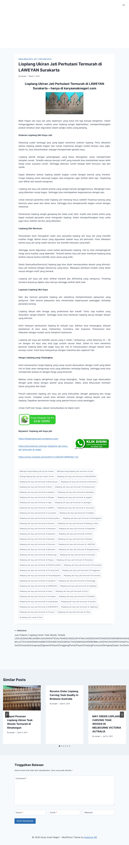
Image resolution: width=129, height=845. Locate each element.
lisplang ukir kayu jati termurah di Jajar (36, 502)
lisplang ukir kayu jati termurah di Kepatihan (77, 529)
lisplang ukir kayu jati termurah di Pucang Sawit (39, 570)
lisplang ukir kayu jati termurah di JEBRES (37, 508)
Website (88, 812)
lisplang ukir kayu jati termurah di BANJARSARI (76, 476)
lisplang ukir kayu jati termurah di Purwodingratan (40, 575)
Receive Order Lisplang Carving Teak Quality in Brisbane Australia (64, 695)
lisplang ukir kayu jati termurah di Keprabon (38, 534)
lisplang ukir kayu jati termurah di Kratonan (37, 544)
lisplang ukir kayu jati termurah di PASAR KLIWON (40, 565)
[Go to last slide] (7, 715)
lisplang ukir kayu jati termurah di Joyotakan (38, 513)
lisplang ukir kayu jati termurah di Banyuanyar (39, 482)
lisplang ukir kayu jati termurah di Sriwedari (77, 596)
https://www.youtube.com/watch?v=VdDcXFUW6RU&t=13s (48, 457)
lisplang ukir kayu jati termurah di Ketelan (75, 539)
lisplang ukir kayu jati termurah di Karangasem (82, 518)
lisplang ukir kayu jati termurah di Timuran (37, 612)
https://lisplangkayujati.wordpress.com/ (38, 438)
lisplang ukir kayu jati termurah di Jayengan (73, 502)
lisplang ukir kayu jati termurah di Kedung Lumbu (78, 523)
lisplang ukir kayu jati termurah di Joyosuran (75, 508)
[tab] (59, 746)
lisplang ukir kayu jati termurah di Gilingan (37, 497)
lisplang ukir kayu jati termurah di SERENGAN (38, 586)
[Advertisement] (64, 29)
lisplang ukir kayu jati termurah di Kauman (37, 523)
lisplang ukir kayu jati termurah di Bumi (36, 487)
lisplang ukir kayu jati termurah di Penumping (82, 565)
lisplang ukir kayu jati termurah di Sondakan (38, 596)
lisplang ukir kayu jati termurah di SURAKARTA (39, 607)
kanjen (23, 76)
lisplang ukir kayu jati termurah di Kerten (75, 534)
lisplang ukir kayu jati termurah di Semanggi (77, 581)
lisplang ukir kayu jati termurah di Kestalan (37, 539)
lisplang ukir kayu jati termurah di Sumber (78, 602)
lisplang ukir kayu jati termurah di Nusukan (77, 555)
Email (53, 812)
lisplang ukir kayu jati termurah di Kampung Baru (40, 518)
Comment (21, 778)
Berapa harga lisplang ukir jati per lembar (37, 471)
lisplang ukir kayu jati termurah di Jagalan (74, 497)
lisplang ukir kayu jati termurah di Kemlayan (38, 529)
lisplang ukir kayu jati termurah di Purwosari (82, 575)
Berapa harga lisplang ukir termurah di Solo (75, 471)
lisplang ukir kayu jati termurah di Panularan (75, 560)
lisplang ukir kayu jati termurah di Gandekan (76, 492)
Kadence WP (90, 837)
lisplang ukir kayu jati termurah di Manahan (37, 549)
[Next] (122, 715)
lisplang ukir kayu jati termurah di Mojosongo (38, 555)
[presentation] (22, 697)
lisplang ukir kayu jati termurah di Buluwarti (79, 482)
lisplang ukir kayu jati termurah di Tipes (74, 612)
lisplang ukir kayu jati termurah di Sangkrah (38, 581)
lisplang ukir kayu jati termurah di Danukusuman (75, 487)
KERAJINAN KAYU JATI (28, 59)
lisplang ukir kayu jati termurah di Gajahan (37, 492)
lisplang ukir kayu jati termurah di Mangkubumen (79, 549)
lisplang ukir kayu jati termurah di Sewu (36, 591)
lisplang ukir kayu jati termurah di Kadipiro (76, 513)
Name (19, 812)
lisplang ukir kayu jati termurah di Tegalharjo (79, 607)
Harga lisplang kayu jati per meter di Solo (37, 476)
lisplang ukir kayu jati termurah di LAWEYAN (76, 544)
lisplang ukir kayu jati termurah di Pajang (36, 560)
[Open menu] (123, 5)
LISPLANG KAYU (45, 59)
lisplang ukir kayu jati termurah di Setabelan (78, 586)
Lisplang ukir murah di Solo (31, 617)
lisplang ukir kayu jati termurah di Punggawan (81, 570)
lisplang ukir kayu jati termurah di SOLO (72, 591)
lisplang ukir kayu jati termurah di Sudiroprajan (39, 602)
